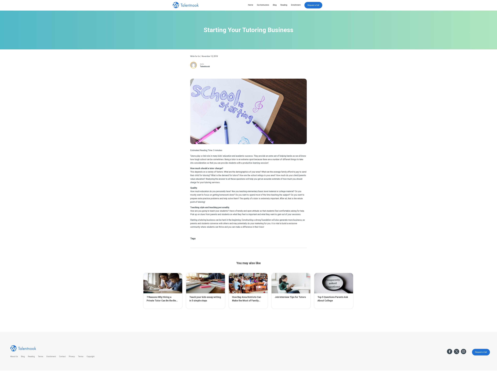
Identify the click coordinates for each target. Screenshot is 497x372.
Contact (62, 356)
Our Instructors (263, 5)
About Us (14, 356)
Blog (275, 5)
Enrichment (296, 5)
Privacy (72, 356)
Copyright (90, 356)
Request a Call (313, 5)
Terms (40, 356)
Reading (283, 5)
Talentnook (205, 66)
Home (250, 5)
